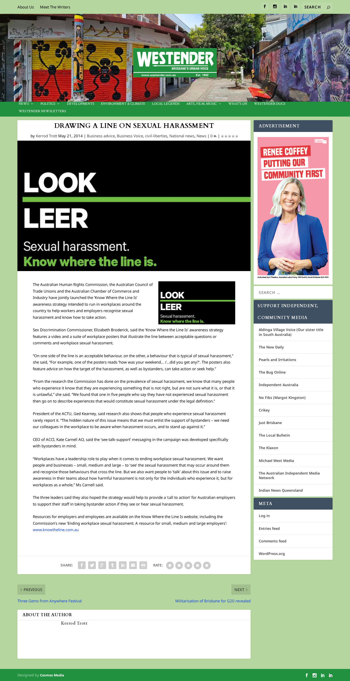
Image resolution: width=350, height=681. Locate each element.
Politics (47, 104)
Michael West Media (276, 460)
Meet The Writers (55, 6)
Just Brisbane (270, 422)
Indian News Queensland (281, 490)
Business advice (101, 135)
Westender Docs (269, 104)
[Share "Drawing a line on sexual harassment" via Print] (143, 565)
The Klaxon (268, 447)
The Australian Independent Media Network (289, 475)
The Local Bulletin (274, 435)
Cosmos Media (52, 675)
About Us (25, 6)
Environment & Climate (123, 104)
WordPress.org (272, 553)
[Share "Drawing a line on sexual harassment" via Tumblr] (112, 565)
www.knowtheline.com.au (56, 529)
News (24, 104)
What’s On (237, 104)
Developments (80, 104)
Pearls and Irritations (277, 359)
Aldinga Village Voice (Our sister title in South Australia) (291, 332)
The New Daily (271, 347)
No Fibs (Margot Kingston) (282, 397)
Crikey (264, 410)
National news (181, 135)
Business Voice (130, 135)
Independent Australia (278, 384)
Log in (264, 515)
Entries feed (269, 528)
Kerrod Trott (46, 135)
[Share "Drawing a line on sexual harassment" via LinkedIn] (123, 565)
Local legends (166, 104)
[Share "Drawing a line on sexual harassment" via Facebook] (82, 565)
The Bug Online (272, 372)
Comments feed (272, 541)
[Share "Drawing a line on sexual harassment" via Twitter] (92, 565)
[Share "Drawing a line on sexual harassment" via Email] (133, 565)
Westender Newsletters (42, 111)
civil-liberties (156, 135)
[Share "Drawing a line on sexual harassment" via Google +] (102, 565)
